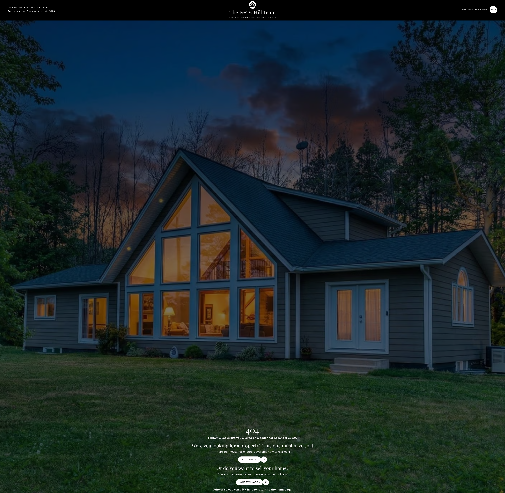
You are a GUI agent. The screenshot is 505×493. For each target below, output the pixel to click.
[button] (493, 9)
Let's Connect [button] (17, 11)
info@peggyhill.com (36, 8)
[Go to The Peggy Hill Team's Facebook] (47, 11)
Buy (470, 9)
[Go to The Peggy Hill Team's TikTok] (56, 11)
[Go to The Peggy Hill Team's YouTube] (54, 11)
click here (246, 490)
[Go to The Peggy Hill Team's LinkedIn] (52, 11)
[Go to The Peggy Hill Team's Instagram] (50, 11)
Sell (464, 9)
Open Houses (480, 9)
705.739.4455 (15, 8)
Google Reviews (37, 11)
